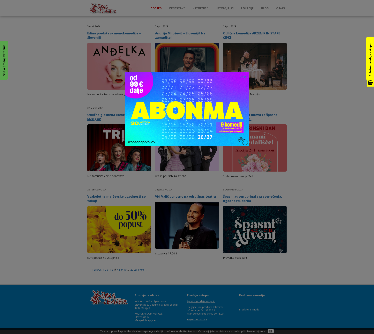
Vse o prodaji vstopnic (4, 60)
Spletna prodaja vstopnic (370, 58)
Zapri (243, 77)
